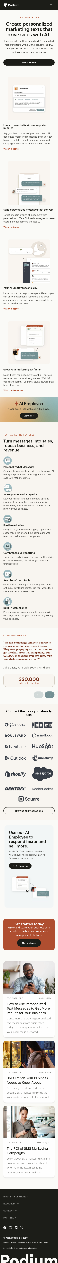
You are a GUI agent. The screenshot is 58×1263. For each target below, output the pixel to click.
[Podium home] (11, 5)
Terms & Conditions (18, 1242)
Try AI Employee (20, 865)
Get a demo (29, 943)
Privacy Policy (31, 1242)
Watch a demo (29, 62)
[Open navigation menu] (51, 5)
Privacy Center (42, 1242)
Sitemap (6, 1242)
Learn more (29, 415)
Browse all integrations (29, 810)
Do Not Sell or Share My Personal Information (20, 1248)
